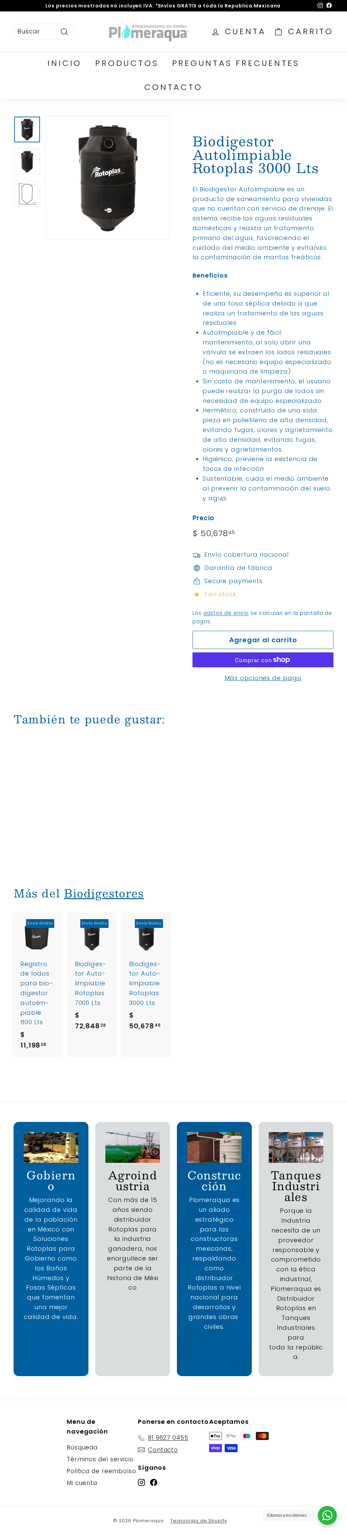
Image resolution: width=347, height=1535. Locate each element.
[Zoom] (107, 177)
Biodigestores (104, 893)
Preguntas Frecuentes (236, 63)
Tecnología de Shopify (198, 1520)
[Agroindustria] (132, 1147)
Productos (126, 63)
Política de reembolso (101, 1471)
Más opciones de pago (263, 678)
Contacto (173, 87)
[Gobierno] (51, 1147)
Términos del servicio (100, 1459)
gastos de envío (226, 613)
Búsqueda (82, 1447)
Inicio (64, 63)
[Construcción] (214, 1147)
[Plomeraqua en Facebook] (153, 1482)
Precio (203, 518)
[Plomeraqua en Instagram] (141, 1482)
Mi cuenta (82, 1483)
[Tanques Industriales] (296, 1147)
